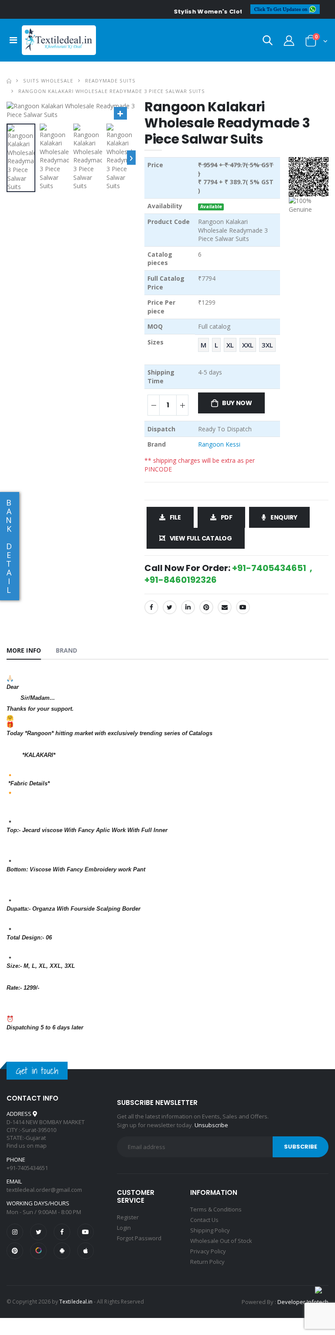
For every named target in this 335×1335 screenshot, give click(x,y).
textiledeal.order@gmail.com (44, 1190)
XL (230, 345)
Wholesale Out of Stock (221, 1241)
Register (128, 1217)
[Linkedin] (188, 607)
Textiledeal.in (75, 1301)
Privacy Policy (208, 1251)
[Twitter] (170, 607)
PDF (226, 517)
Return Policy (207, 1262)
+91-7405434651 (27, 1168)
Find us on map (27, 1145)
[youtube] (243, 607)
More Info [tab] (24, 650)
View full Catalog (201, 538)
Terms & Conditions (216, 1209)
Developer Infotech (302, 1302)
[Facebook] (151, 607)
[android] (62, 1250)
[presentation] (131, 158)
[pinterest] (15, 1250)
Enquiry (283, 517)
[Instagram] (15, 1232)
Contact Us (204, 1220)
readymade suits (110, 80)
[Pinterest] (206, 607)
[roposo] (38, 1250)
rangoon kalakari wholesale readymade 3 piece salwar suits (111, 91)
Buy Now (237, 403)
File (175, 517)
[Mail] (225, 607)
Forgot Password (139, 1238)
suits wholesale (48, 80)
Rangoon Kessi (219, 444)
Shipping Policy (210, 1230)
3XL (267, 345)
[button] (267, 42)
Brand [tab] (67, 650)
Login (124, 1228)
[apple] (85, 1250)
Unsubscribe (211, 1125)
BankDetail (9, 546)
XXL (247, 345)
